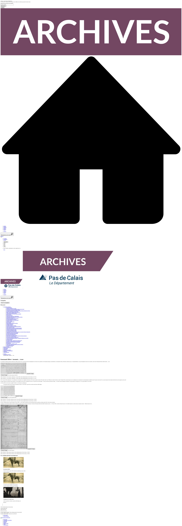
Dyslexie (6, 241)
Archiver (4, 228)
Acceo (4, 249)
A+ (4, 246)
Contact (4, 293)
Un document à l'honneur (7, 354)
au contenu (4, 238)
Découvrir (4, 226)
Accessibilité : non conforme (7, 520)
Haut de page (5, 519)
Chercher (4, 289)
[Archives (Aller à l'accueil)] (57, 287)
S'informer (4, 227)
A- (4, 243)
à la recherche (5, 239)
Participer (4, 229)
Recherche (3, 6)
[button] (91, 236)
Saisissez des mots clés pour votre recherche (7, 3)
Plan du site (5, 521)
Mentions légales (5, 523)
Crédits (4, 524)
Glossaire (4, 522)
